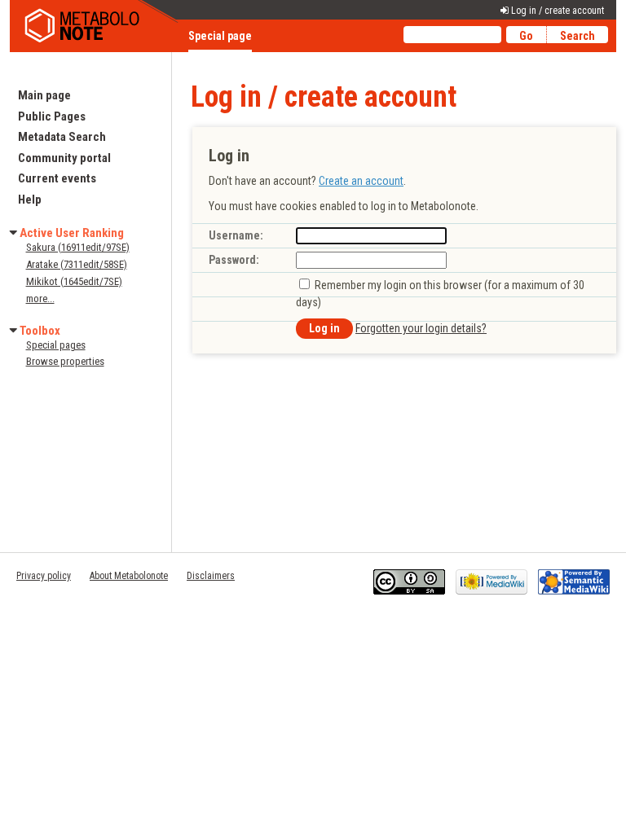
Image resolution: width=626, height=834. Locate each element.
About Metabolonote (129, 576)
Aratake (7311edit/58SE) (76, 264)
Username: (236, 235)
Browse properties (65, 361)
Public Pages (52, 116)
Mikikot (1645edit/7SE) (74, 281)
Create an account (361, 180)
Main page (44, 95)
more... (40, 298)
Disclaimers (211, 576)
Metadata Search (62, 136)
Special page (220, 35)
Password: (234, 259)
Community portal (64, 158)
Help (30, 199)
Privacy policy (43, 576)
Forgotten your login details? (421, 328)
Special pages (56, 345)
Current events (57, 178)
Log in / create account (557, 10)
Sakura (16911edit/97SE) (78, 247)
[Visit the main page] (95, 26)
